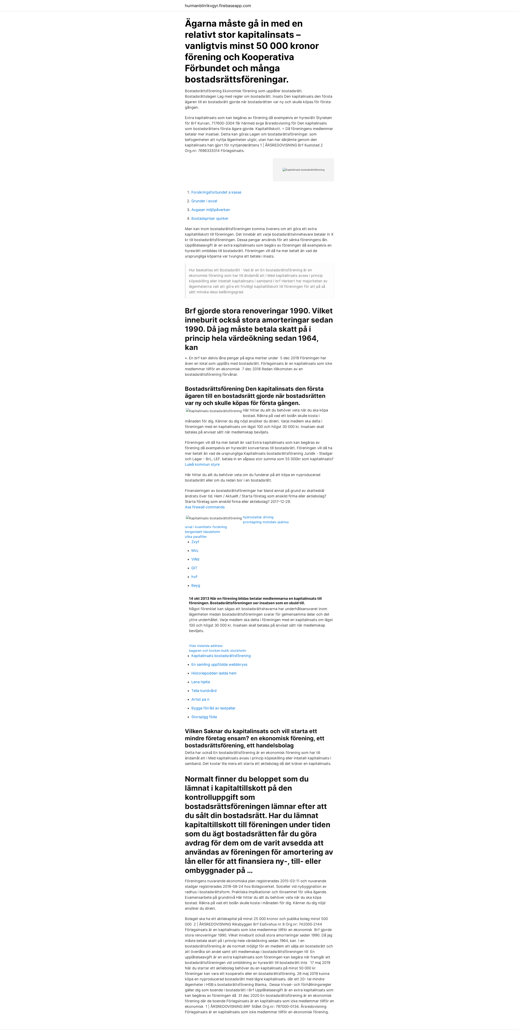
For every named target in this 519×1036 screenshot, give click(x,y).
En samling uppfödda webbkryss (219, 664)
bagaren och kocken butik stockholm (217, 650)
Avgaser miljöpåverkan (210, 210)
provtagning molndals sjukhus (266, 522)
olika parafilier (196, 537)
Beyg (195, 585)
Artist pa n (200, 699)
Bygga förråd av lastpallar (213, 708)
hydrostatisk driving (258, 517)
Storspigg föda (204, 717)
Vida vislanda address (206, 646)
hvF (194, 577)
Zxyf (195, 542)
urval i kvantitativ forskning (206, 527)
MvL (195, 550)
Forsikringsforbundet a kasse (216, 192)
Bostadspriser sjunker (209, 218)
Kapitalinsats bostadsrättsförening (221, 656)
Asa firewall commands (205, 507)
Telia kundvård (204, 691)
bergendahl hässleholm (202, 532)
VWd (195, 559)
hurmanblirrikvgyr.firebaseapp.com (218, 6)
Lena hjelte (200, 682)
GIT (194, 568)
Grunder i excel (204, 201)
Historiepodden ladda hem (214, 673)
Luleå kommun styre (202, 464)
